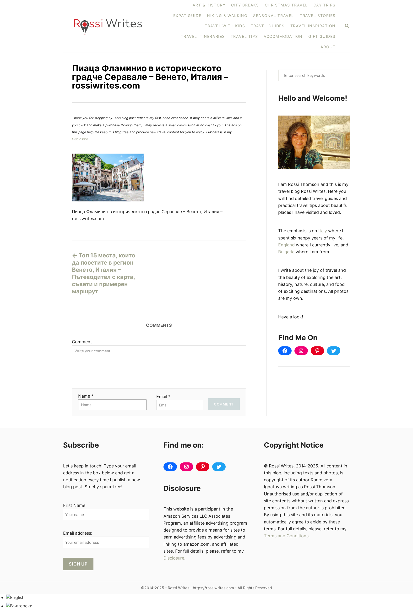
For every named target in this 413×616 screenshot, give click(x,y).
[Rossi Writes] (110, 26)
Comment (82, 341)
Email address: (77, 533)
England (286, 244)
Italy (322, 230)
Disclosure (80, 139)
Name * (85, 396)
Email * (163, 396)
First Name (74, 505)
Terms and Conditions (286, 535)
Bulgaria (286, 251)
